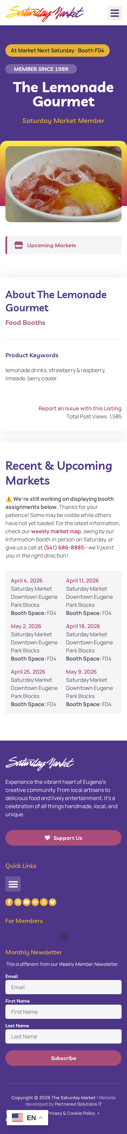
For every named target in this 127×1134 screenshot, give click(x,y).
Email (11, 976)
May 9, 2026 (81, 671)
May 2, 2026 (26, 626)
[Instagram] (18, 902)
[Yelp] (43, 902)
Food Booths (25, 322)
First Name (17, 1001)
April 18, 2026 (83, 626)
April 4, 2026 (27, 580)
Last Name (17, 1026)
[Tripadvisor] (35, 902)
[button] (115, 13)
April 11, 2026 (82, 580)
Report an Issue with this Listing (80, 408)
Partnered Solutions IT (78, 1104)
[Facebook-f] (9, 902)
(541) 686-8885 (64, 547)
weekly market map (56, 531)
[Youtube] (26, 902)
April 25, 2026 (28, 671)
